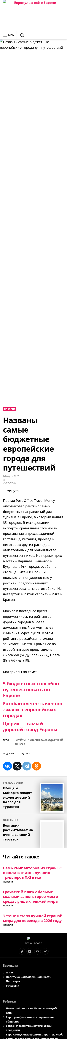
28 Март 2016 (11, 476)
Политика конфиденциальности (28, 977)
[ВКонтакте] (7, 766)
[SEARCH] (20, 35)
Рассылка (12, 985)
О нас (9, 972)
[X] (17, 766)
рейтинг (23, 740)
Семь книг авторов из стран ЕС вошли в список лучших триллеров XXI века (32, 872)
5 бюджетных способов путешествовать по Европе (31, 689)
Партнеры (13, 981)
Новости (9, 409)
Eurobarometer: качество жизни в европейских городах (32, 709)
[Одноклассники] (36, 766)
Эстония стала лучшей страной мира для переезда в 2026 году (33, 918)
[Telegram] (26, 766)
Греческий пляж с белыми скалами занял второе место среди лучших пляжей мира (30, 896)
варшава (37, 740)
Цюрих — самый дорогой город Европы (30, 726)
